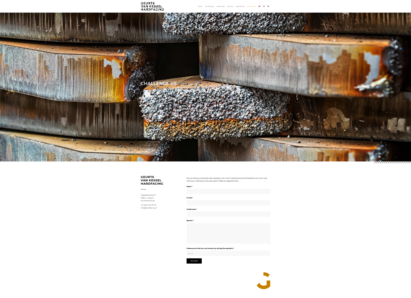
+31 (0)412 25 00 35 (148, 205)
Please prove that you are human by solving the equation (210, 248)
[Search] (268, 6)
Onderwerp (192, 209)
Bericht (190, 221)
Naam (189, 186)
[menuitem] (200, 6)
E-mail (190, 198)
